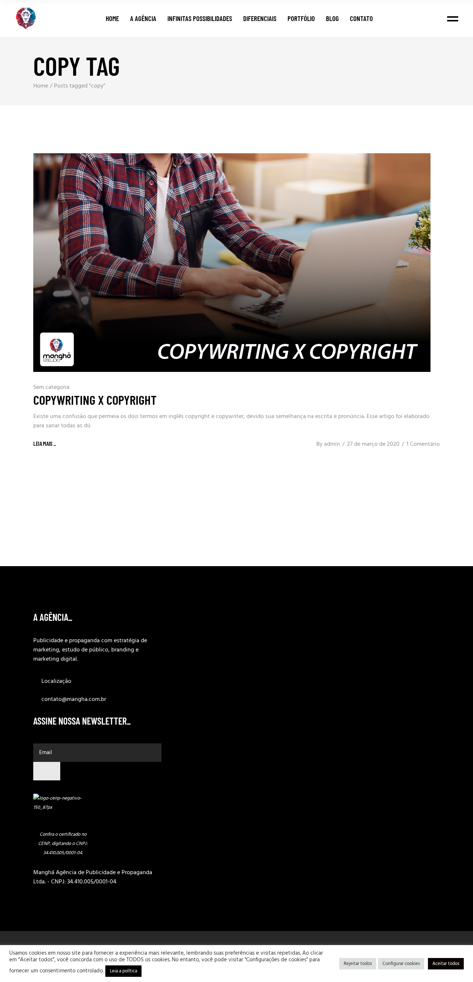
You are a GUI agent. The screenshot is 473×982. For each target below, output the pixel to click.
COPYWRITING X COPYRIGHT (95, 399)
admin (332, 444)
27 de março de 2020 (373, 444)
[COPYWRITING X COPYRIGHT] (232, 262)
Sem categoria (51, 387)
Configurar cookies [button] (401, 964)
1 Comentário (423, 444)
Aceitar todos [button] (445, 964)
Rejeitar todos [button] (358, 964)
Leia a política (123, 971)
